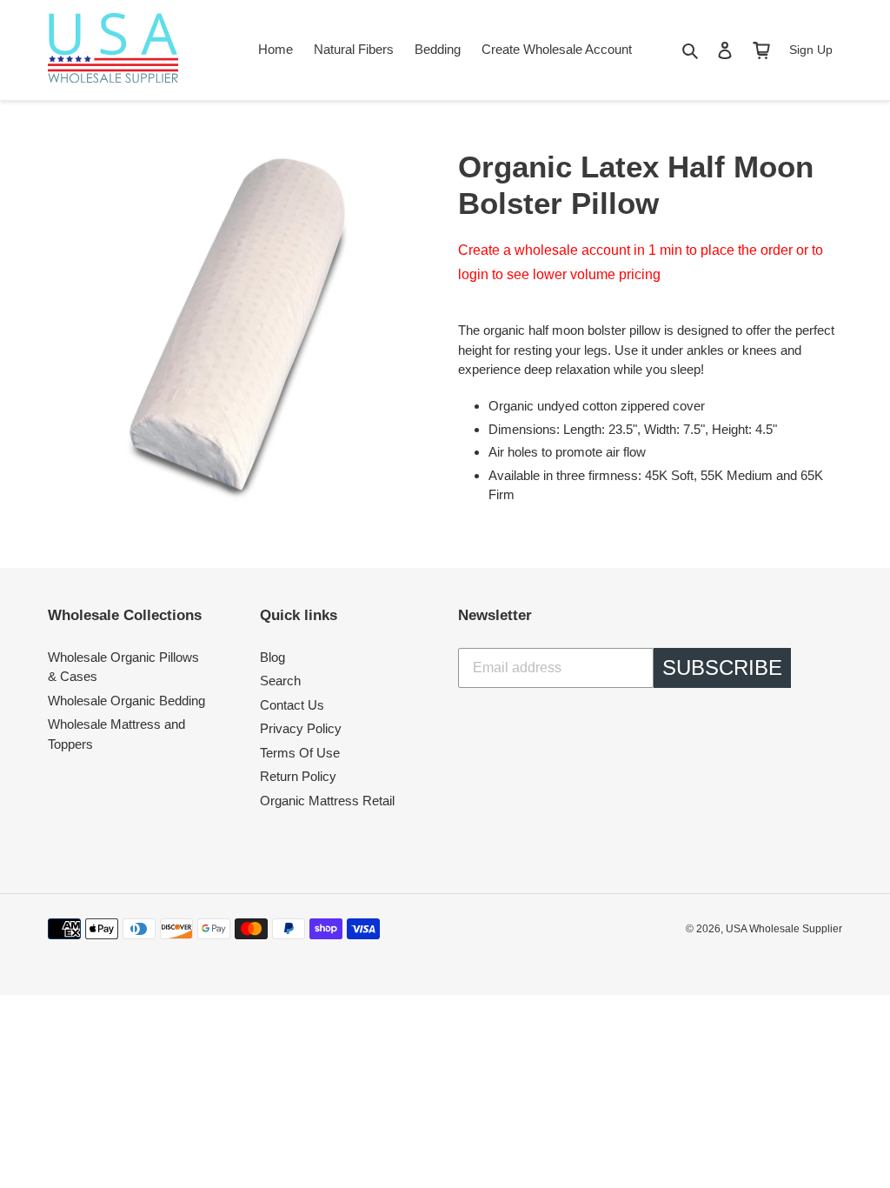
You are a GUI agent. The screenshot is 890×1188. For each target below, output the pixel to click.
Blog (272, 657)
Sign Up (811, 50)
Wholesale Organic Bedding (126, 700)
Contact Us (292, 704)
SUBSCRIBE (722, 667)
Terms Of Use (300, 752)
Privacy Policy (301, 728)
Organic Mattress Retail (327, 800)
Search (280, 680)
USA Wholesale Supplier (784, 929)
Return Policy (298, 776)
